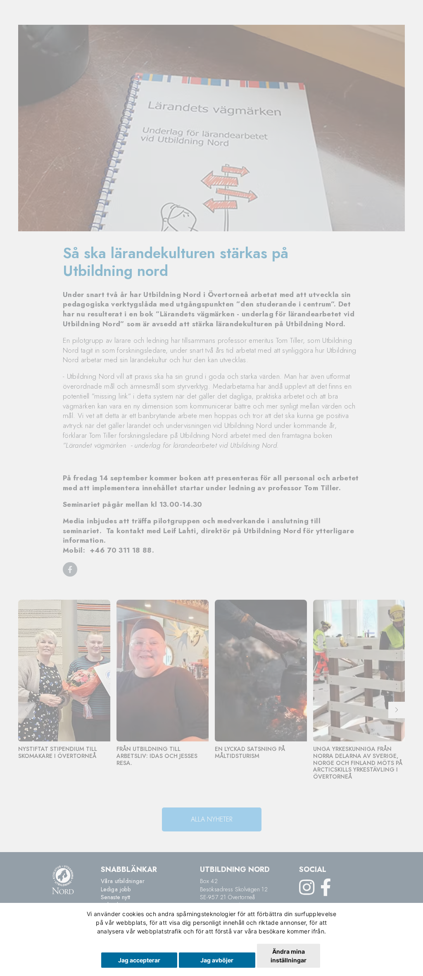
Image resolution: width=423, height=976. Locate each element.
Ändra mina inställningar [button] (289, 956)
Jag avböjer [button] (216, 960)
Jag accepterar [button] (139, 960)
